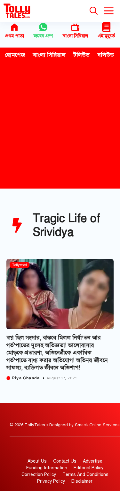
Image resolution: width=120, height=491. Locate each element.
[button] (93, 11)
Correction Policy (38, 474)
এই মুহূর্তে (106, 36)
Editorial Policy (88, 468)
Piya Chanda (26, 378)
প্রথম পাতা (14, 36)
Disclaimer (81, 481)
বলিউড (106, 54)
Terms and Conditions (85, 474)
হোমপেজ (15, 54)
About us (37, 461)
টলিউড (82, 54)
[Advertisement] (60, 125)
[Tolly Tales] (17, 11)
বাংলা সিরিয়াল (75, 36)
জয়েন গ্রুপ (43, 36)
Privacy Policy (51, 481)
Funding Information (46, 468)
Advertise (92, 461)
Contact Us (64, 461)
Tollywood (19, 265)
